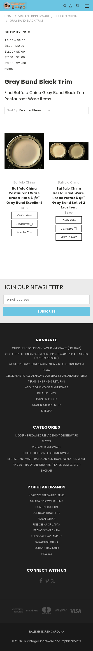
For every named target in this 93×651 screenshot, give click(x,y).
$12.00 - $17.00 (15, 51)
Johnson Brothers (46, 513)
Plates (46, 441)
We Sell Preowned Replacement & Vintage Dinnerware (47, 364)
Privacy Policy (46, 399)
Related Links (46, 393)
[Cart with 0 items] (77, 6)
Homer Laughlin (46, 507)
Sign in (37, 405)
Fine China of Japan (46, 524)
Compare (23, 224)
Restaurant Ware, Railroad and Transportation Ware (46, 459)
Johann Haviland (47, 548)
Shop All (46, 470)
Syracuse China (46, 542)
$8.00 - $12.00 (14, 46)
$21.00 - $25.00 (15, 63)
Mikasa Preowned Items (46, 501)
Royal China (46, 519)
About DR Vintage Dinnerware (46, 387)
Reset (9, 69)
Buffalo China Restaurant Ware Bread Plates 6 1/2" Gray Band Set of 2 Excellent (68, 198)
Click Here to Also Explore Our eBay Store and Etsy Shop (46, 376)
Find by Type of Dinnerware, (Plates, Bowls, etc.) (47, 465)
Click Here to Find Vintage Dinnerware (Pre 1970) (46, 348)
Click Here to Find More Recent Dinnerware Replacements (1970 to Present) (46, 356)
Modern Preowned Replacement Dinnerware (46, 435)
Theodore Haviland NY (46, 536)
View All (46, 554)
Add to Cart (24, 232)
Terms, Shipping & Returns (46, 381)
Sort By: (12, 110)
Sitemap (46, 411)
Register (54, 405)
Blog (46, 370)
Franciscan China (46, 530)
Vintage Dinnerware (46, 447)
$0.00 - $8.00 (15, 40)
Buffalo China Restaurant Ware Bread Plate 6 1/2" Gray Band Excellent (24, 195)
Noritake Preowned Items (47, 495)
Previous (7, 646)
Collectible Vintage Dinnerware (46, 453)
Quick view (24, 215)
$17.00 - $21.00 (15, 57)
